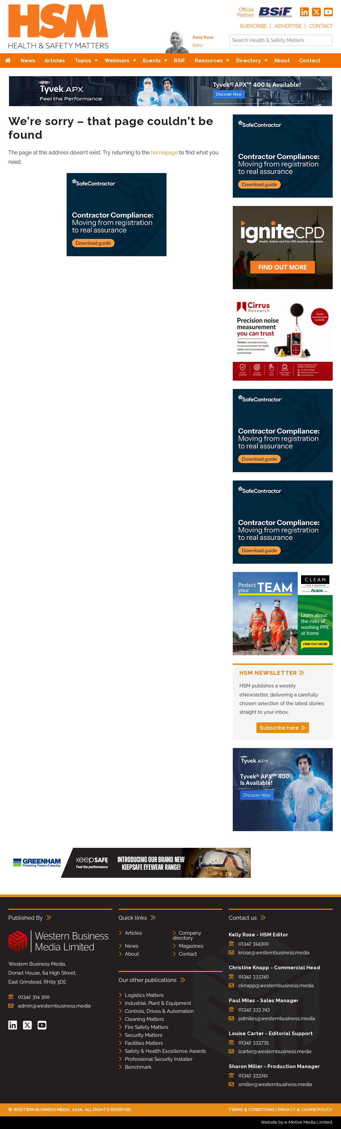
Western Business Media (41, 1109)
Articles (133, 933)
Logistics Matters (144, 995)
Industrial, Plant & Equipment (158, 1003)
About (132, 954)
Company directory (186, 935)
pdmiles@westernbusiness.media (276, 1019)
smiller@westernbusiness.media (275, 1084)
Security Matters (143, 1035)
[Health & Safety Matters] (58, 51)
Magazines (191, 946)
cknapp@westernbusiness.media (276, 986)
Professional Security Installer (158, 1059)
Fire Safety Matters (146, 1027)
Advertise (288, 26)
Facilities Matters (144, 1043)
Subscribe (253, 26)
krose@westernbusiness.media (273, 953)
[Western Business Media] (58, 951)
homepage (164, 152)
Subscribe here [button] (279, 728)
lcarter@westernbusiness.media (274, 1051)
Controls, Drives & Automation (159, 1011)
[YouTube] (328, 12)
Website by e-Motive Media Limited (296, 1122)
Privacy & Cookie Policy (305, 1109)
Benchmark (138, 1067)
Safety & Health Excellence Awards (165, 1051)
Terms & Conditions (251, 1109)
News (131, 946)
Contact (321, 26)
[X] (316, 12)
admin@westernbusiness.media (54, 1006)
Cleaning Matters (144, 1019)
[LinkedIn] (304, 12)
